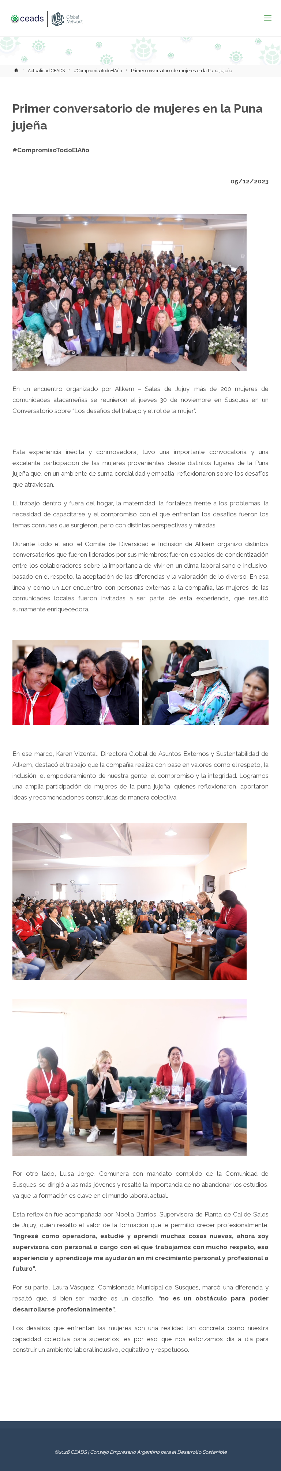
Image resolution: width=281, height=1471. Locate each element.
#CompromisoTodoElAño (98, 70)
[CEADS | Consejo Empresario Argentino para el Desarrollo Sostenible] (46, 18)
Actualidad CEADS (46, 70)
